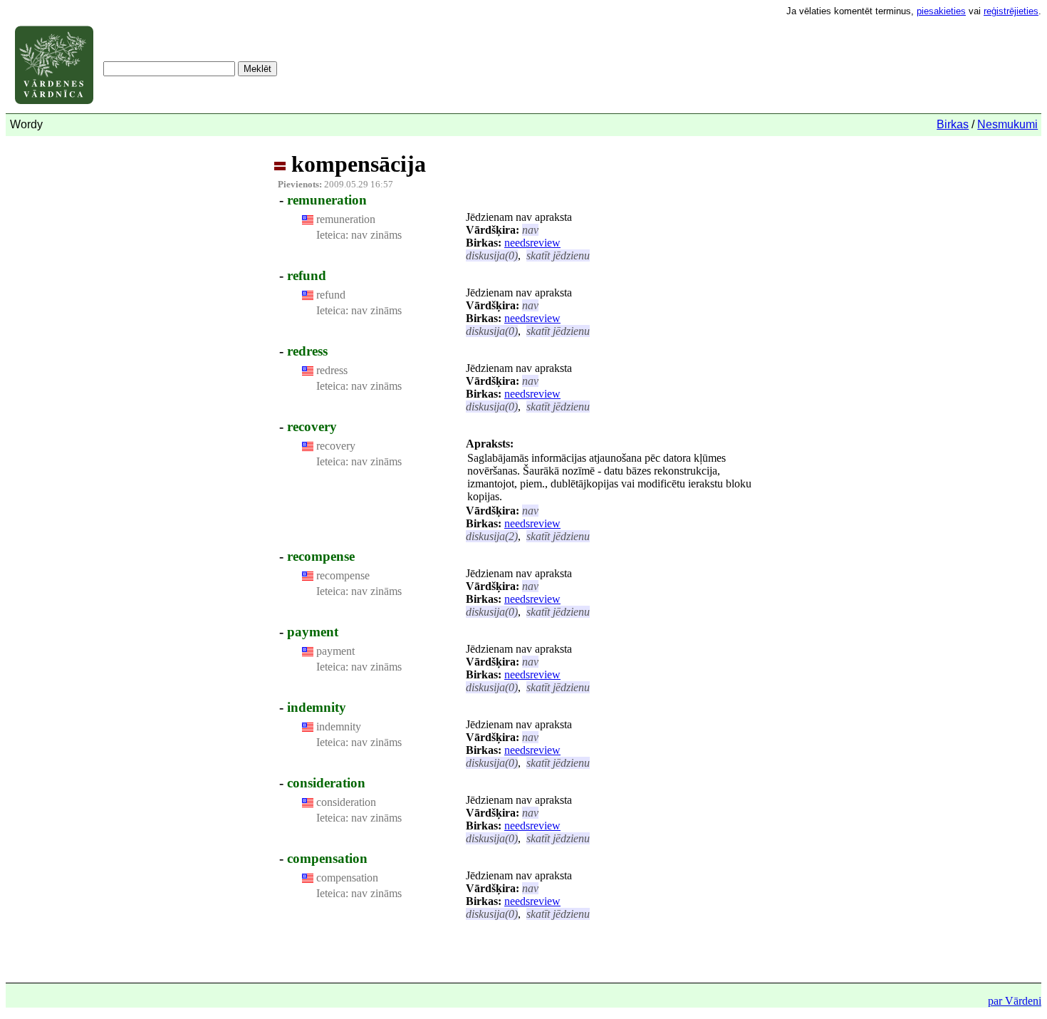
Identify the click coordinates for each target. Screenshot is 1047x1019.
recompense (321, 556)
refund (306, 275)
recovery (312, 426)
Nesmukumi (1007, 124)
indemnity (316, 707)
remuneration (327, 199)
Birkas (953, 124)
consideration (326, 782)
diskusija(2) (492, 536)
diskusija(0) (492, 255)
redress (307, 350)
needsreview (532, 243)
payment (312, 631)
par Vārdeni (1014, 1001)
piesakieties (941, 11)
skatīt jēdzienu (558, 255)
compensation (327, 858)
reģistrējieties (1011, 11)
